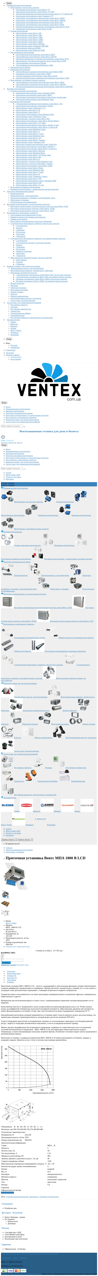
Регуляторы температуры (21, 309)
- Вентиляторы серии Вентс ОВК (29, 37)
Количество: (8, 953)
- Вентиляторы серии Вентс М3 (28, 157)
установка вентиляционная (17, 1197)
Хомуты (14, 294)
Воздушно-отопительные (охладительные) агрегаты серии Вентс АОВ (39, 206)
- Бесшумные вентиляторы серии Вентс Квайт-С (35, 147)
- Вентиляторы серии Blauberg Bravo (30, 153)
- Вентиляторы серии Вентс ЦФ (28, 179)
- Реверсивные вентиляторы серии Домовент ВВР (35, 181)
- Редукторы (20, 232)
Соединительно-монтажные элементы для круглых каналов (35, 224)
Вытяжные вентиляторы (20, 102)
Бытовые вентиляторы (16, 89)
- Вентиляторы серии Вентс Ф (27, 174)
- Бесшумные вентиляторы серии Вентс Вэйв (33, 166)
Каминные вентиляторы (20, 67)
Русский (14, 345)
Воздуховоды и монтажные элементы (22, 213)
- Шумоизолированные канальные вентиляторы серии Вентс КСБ (42, 27)
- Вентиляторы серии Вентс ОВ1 (28, 35)
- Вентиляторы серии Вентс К (27, 159)
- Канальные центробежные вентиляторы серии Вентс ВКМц (40, 20)
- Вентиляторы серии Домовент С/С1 (30, 108)
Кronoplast (15, 335)
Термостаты (15, 311)
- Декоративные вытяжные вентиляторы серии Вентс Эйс (39, 104)
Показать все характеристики (18, 947)
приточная (33, 1197)
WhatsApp (7, 1258)
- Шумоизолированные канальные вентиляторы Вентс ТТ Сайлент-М (43, 14)
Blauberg (14, 326)
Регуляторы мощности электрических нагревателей (32, 318)
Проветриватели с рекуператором (24, 196)
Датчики (14, 307)
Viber (15, 1258)
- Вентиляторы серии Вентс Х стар (29, 185)
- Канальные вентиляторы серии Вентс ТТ (32, 10)
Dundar (13, 328)
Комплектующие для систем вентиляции (23, 266)
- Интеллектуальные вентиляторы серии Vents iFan (36, 144)
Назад (9, 339)
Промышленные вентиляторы (19, 5)
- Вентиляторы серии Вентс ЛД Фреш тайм (33, 155)
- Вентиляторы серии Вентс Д (27, 112)
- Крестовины (21, 260)
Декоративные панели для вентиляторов (27, 268)
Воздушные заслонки (19, 290)
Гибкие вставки (17, 292)
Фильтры (14, 286)
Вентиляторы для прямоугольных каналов (28, 80)
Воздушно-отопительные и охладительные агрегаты (28, 204)
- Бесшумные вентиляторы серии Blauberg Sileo (34, 114)
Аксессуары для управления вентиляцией (24, 303)
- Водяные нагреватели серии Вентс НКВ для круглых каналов (41, 279)
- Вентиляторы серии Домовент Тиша (30, 117)
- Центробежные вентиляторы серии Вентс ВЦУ (35, 55)
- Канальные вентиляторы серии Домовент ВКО (35, 93)
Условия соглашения (50, 1254)
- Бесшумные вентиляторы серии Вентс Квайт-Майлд (37, 121)
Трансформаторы (17, 315)
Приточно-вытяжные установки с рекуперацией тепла (33, 198)
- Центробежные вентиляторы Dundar (30, 63)
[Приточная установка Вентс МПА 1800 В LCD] (14, 889)
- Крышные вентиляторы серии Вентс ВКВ (33, 74)
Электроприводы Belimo (21, 313)
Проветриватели (17, 194)
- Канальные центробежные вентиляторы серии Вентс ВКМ (40, 18)
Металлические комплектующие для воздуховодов (31, 258)
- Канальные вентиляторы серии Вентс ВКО (33, 95)
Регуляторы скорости (19, 305)
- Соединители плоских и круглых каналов (33, 243)
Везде (8, 407)
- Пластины (20, 234)
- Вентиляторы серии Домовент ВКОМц (32, 46)
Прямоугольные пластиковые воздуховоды (28, 217)
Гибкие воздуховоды (19, 219)
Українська (15, 347)
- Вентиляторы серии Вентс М (27, 110)
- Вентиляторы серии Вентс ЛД (28, 138)
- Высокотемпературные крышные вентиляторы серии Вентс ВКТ (42, 78)
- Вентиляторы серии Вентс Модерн (30, 151)
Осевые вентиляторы (19, 31)
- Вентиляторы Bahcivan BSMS (28, 48)
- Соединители (21, 226)
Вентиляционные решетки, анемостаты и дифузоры (32, 271)
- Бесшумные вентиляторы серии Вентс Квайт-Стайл (37, 125)
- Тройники (20, 230)
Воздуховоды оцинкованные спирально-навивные (31, 221)
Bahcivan (14, 324)
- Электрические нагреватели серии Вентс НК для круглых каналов (43, 275)
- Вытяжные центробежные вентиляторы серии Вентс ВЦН (39, 25)
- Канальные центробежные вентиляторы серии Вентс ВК (39, 23)
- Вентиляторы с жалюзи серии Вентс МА (32, 119)
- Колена (18, 228)
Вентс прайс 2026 (13, 475)
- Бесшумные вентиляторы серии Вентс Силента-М (36, 127)
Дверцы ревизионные (19, 296)
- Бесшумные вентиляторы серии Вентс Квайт (34, 106)
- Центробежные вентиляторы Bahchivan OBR (34, 65)
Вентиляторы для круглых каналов (25, 8)
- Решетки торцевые (23, 251)
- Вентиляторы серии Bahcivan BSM (30, 50)
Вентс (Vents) (16, 330)
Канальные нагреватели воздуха (24, 273)
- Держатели (20, 236)
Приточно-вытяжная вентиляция (20, 191)
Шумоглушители (17, 283)
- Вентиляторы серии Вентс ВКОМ (29, 44)
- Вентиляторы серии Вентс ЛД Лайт (30, 123)
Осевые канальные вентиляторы (24, 91)
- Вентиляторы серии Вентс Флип (29, 168)
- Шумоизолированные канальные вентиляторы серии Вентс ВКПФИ (44, 87)
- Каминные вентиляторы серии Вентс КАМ (33, 29)
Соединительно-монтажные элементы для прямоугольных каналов (38, 238)
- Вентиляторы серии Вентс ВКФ (29, 42)
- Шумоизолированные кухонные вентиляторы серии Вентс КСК (42, 59)
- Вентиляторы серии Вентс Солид (29, 134)
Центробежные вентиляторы (22, 52)
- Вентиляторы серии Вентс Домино (30, 140)
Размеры (10, 982)
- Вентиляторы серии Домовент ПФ (30, 142)
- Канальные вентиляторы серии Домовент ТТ (34, 16)
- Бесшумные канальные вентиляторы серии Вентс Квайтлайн (40, 97)
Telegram (23, 1258)
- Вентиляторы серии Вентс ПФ (28, 183)
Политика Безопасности (31, 1254)
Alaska (13, 322)
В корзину (6, 963)
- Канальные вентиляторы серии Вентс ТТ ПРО (34, 12)
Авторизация (16, 357)
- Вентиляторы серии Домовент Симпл (31, 176)
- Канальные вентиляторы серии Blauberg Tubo (34, 99)
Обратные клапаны (18, 288)
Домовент (15, 333)
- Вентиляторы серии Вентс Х (27, 132)
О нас (3, 1254)
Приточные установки (20, 200)
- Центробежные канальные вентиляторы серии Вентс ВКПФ (40, 85)
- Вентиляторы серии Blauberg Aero (29, 136)
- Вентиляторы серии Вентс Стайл (29, 172)
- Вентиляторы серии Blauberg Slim (29, 170)
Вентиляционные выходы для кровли (26, 298)
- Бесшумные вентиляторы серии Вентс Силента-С (36, 149)
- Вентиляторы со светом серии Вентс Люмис (34, 164)
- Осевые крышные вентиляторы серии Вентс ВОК (36, 76)
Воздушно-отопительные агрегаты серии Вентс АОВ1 (33, 209)
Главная (9, 848)
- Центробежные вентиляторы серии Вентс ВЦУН (36, 57)
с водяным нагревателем (48, 1197)
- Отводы (19, 262)
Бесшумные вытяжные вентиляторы (25, 187)
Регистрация (16, 359)
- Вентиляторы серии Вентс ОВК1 (29, 40)
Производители (13, 320)
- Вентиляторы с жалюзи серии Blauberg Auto (33, 162)
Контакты (10, 479)
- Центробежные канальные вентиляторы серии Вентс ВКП (39, 82)
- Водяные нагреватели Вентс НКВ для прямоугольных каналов (41, 281)
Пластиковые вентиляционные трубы (26, 215)
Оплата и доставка (13, 477)
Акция (8, 473)
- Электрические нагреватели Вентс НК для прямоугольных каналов (43, 277)
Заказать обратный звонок (11, 443)
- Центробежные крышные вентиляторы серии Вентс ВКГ (39, 72)
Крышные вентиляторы (20, 70)
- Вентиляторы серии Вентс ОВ (28, 33)
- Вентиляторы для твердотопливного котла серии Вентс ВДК (40, 61)
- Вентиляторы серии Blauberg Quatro (30, 129)
